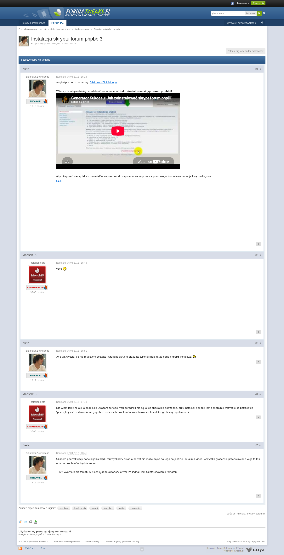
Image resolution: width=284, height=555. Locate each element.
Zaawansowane (263, 13)
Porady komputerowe (33, 22)
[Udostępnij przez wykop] (20, 521)
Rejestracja (258, 3)
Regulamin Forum (235, 541)
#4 (257, 394)
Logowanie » (243, 3)
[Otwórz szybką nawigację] (262, 23)
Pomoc (44, 548)
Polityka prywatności (255, 541)
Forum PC (57, 22)
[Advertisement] (159, 210)
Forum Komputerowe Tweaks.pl (33, 541)
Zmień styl (30, 548)
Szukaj (135, 541)
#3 (257, 343)
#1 (257, 69)
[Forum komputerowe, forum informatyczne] (67, 12)
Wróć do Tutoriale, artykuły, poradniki (246, 513)
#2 (257, 255)
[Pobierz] (35, 521)
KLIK (59, 180)
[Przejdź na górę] (142, 549)
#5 (257, 445)
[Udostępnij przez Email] (25, 521)
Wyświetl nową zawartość (241, 22)
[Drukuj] (30, 521)
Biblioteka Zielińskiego (103, 82)
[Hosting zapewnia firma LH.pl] (235, 549)
